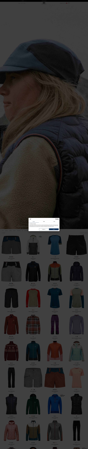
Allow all (54, 229)
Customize (43, 229)
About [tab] (54, 221)
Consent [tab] (34, 221)
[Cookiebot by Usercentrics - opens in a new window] (56, 219)
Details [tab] (44, 221)
